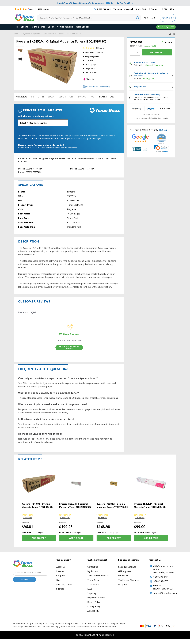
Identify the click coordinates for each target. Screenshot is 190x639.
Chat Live (163, 130)
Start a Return (94, 584)
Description (65, 97)
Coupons (60, 575)
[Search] (137, 17)
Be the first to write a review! (69, 347)
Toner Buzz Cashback (123, 9)
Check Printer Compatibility (98, 86)
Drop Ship (123, 584)
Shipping (91, 593)
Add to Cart (39, 538)
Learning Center (64, 584)
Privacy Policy (93, 606)
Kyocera (26, 33)
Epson (51, 26)
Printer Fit (37, 97)
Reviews (81, 97)
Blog (172, 9)
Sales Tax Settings (127, 566)
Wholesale (123, 575)
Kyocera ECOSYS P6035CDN (69, 33)
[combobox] (89, 17)
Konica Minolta (65, 26)
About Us (60, 566)
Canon (35, 26)
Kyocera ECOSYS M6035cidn (30, 169)
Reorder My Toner (166, 27)
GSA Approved (125, 571)
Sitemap (60, 588)
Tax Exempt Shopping (129, 580)
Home (17, 33)
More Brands (83, 26)
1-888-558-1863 (160, 581)
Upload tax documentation (159, 118)
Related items (106, 96)
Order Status (142, 9)
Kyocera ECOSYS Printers (43, 33)
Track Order (93, 580)
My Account (149, 18)
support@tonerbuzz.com (165, 593)
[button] (161, 148)
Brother (25, 26)
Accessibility (93, 610)
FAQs (89, 588)
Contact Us (156, 9)
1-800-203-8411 (160, 576)
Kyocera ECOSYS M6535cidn (82, 169)
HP (17, 26)
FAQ (166, 9)
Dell (43, 26)
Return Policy (93, 602)
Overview (21, 96)
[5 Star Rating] (140, 138)
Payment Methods (96, 597)
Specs (51, 97)
